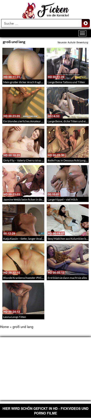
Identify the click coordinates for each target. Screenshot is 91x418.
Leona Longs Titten (14, 317)
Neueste (62, 42)
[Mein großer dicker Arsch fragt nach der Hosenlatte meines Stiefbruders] (23, 63)
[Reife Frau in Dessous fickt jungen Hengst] (68, 142)
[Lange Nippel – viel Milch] (68, 181)
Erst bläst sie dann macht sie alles (67, 278)
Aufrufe (72, 42)
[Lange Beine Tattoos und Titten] (68, 63)
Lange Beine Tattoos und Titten (66, 82)
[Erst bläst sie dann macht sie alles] (68, 259)
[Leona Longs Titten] (23, 298)
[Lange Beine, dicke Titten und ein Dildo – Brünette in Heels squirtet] (68, 103)
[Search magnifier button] (86, 23)
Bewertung (82, 42)
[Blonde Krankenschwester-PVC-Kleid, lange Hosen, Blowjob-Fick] (23, 259)
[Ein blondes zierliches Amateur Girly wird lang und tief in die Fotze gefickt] (23, 103)
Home (4, 326)
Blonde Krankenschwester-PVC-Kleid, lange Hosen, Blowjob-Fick (42, 278)
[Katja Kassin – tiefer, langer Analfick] (23, 220)
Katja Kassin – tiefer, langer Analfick (24, 238)
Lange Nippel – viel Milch (63, 199)
